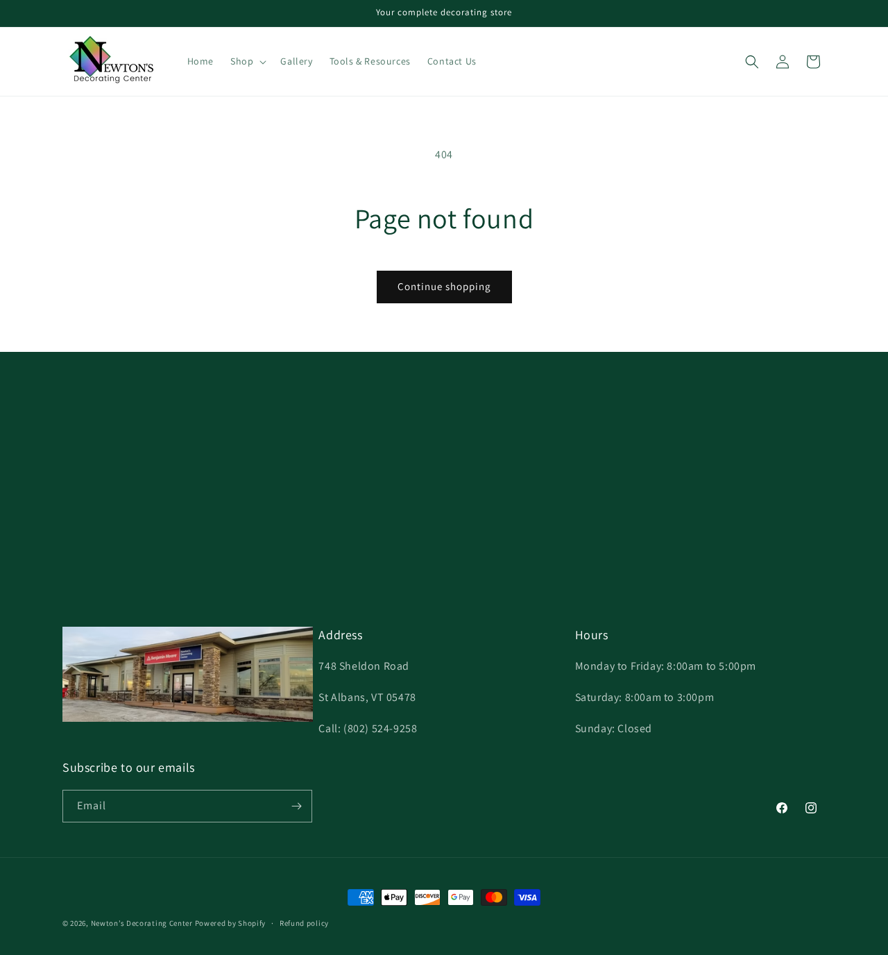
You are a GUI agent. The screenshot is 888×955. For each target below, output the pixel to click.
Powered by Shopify (230, 923)
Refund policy (304, 923)
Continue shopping (444, 286)
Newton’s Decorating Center (142, 923)
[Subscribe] (296, 806)
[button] (247, 61)
